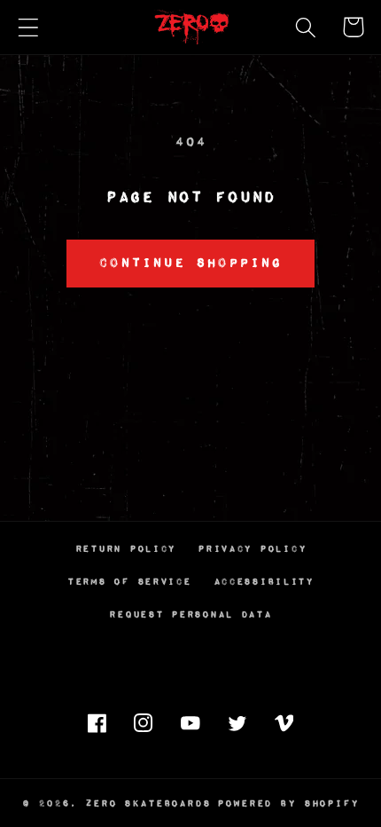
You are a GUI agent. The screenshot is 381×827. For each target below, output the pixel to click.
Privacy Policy (252, 549)
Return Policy (125, 549)
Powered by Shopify (287, 803)
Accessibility (264, 581)
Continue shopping (190, 264)
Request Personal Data (190, 614)
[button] (28, 27)
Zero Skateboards (147, 803)
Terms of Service (129, 581)
